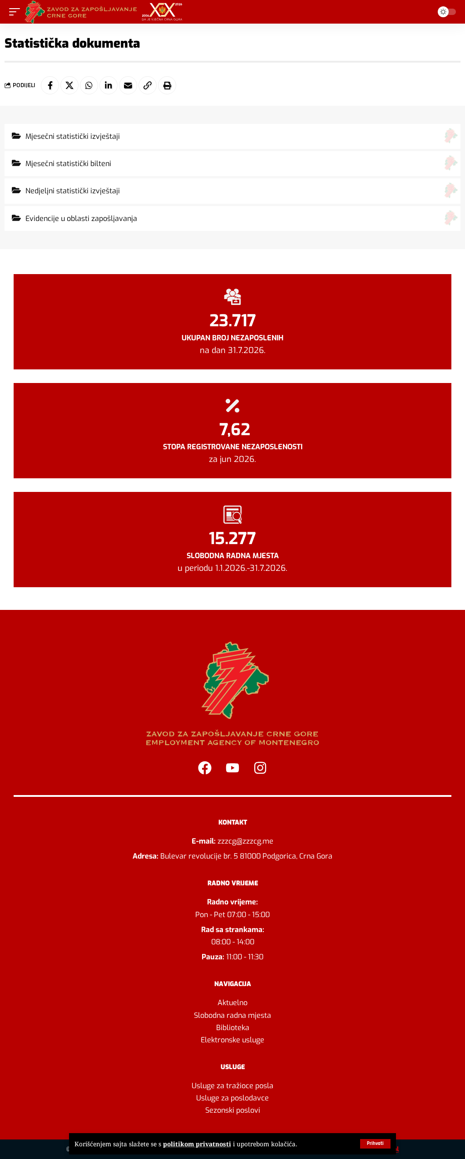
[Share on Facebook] (50, 85)
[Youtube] (232, 767)
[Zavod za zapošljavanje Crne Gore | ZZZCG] (106, 12)
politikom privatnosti (197, 1143)
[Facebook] (204, 767)
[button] (375, 1144)
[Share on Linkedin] (108, 85)
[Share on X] (69, 85)
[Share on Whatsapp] (89, 85)
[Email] (128, 85)
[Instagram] (260, 767)
